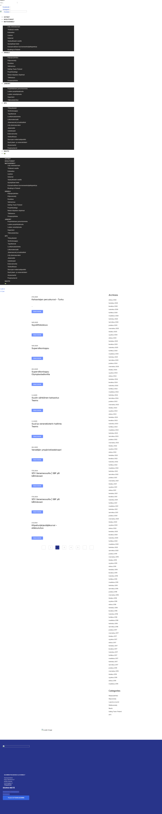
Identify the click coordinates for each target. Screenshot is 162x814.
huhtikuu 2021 (113, 503)
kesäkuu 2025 (113, 344)
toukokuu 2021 (113, 500)
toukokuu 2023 (113, 423)
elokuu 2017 (112, 642)
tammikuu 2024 (113, 398)
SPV (5, 103)
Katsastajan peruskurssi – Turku (48, 299)
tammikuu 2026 (113, 322)
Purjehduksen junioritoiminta (18, 88)
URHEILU (7, 52)
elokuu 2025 (112, 338)
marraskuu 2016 (114, 671)
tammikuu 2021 (113, 512)
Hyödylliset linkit (13, 44)
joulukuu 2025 (113, 325)
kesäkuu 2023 (113, 420)
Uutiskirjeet (12, 131)
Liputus (10, 35)
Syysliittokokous (40, 325)
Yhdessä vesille (13, 30)
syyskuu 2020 (113, 525)
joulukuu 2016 (113, 668)
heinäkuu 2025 (113, 341)
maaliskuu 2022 (113, 468)
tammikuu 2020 (113, 550)
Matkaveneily (113, 705)
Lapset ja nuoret (114, 702)
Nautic (111, 708)
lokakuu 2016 (113, 674)
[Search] (1, 5)
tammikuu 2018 (113, 627)
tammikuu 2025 (113, 360)
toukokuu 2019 (113, 576)
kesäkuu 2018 (113, 611)
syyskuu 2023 (113, 411)
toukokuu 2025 (113, 347)
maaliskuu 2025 (113, 354)
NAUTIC (6, 151)
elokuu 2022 (112, 452)
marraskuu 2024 (114, 366)
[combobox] (8, 3)
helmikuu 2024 (113, 395)
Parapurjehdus (13, 80)
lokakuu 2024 (113, 370)
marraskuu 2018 (114, 595)
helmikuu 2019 (113, 585)
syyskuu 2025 (113, 335)
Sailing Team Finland (15, 69)
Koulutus (11, 63)
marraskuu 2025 (114, 328)
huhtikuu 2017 (113, 655)
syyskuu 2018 (113, 601)
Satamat (10, 38)
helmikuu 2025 (113, 357)
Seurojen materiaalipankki (17, 139)
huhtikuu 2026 (113, 312)
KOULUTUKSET (9, 19)
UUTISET (7, 17)
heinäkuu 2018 (113, 608)
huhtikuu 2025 (113, 351)
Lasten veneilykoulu (15, 94)
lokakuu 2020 (113, 522)
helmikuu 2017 (113, 661)
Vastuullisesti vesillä (15, 41)
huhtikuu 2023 (113, 427)
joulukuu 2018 (113, 592)
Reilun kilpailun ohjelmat (16, 75)
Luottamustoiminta (14, 116)
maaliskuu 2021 (113, 506)
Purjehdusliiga (13, 72)
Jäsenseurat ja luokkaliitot (17, 122)
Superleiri (11, 97)
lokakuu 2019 (113, 560)
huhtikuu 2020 (113, 541)
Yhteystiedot (12, 108)
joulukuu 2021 (113, 477)
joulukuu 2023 (113, 401)
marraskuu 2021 (113, 481)
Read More (37, 311)
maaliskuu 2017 (113, 658)
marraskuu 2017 (114, 633)
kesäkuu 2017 (113, 649)
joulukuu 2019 (113, 554)
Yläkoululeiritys (13, 100)
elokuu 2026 (112, 300)
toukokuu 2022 (113, 462)
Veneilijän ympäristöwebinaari (46, 450)
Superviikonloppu (40, 348)
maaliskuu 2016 (113, 684)
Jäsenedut (11, 128)
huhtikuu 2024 (113, 389)
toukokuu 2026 (113, 309)
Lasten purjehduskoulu (16, 91)
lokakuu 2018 (113, 598)
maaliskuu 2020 (113, 544)
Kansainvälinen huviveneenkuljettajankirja (22, 47)
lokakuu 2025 (113, 331)
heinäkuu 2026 (113, 303)
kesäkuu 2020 (113, 535)
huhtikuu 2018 (113, 617)
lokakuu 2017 (113, 636)
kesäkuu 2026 (113, 306)
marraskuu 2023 (114, 404)
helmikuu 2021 (113, 509)
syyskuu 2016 (113, 677)
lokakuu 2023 (113, 408)
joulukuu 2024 (113, 363)
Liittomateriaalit (13, 119)
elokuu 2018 (112, 604)
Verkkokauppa (13, 111)
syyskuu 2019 (113, 563)
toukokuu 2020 (113, 538)
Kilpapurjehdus (13, 58)
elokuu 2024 (112, 376)
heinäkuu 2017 (113, 646)
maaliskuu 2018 (113, 620)
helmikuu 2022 (113, 471)
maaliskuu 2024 (113, 392)
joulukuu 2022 (113, 439)
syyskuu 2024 (113, 373)
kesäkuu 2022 (113, 458)
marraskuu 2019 (114, 557)
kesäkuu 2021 (113, 496)
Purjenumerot (12, 148)
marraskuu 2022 (114, 443)
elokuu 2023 (112, 414)
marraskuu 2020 (114, 519)
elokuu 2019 (112, 566)
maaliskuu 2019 (113, 582)
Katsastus (11, 32)
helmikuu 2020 (113, 547)
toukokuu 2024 (113, 385)
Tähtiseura (11, 77)
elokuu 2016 (112, 680)
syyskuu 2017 (113, 639)
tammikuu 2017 (113, 665)
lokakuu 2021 (113, 484)
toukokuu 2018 (113, 614)
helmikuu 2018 (113, 623)
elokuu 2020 (112, 528)
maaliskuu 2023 (113, 430)
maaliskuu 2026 (113, 316)
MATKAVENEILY (9, 21)
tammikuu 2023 (113, 436)
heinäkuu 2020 (113, 531)
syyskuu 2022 (113, 449)
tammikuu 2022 (113, 474)
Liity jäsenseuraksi (14, 125)
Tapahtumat (12, 114)
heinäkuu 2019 (113, 569)
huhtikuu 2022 (113, 465)
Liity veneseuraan (14, 27)
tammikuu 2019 (113, 588)
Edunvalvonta (12, 134)
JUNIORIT (7, 83)
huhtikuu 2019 (113, 579)
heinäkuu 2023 (113, 417)
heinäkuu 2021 (113, 493)
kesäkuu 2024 (113, 382)
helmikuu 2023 (113, 433)
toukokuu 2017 (113, 652)
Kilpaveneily (12, 60)
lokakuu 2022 (113, 446)
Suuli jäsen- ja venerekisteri (17, 142)
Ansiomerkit (12, 145)
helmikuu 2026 (113, 319)
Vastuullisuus (12, 137)
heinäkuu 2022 (113, 455)
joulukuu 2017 (113, 630)
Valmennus (11, 66)
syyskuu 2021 (113, 487)
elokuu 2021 (112, 490)
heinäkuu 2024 (113, 379)
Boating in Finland (14, 49)
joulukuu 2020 (113, 516)
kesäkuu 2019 (113, 573)
